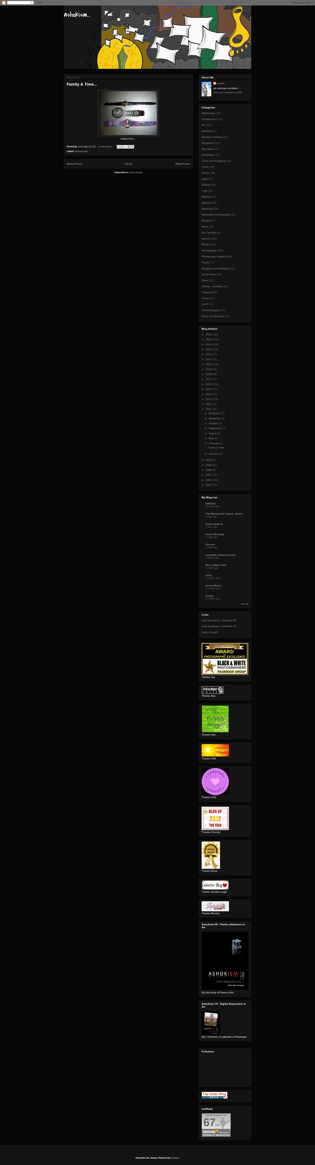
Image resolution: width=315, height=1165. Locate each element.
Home (128, 163)
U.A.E (205, 304)
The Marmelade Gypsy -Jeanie (224, 513)
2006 (209, 479)
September (215, 428)
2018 (209, 374)
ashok (221, 83)
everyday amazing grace (220, 554)
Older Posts (182, 163)
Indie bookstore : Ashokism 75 (219, 626)
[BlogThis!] (122, 147)
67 (209, 1122)
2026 (209, 334)
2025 (209, 339)
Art (203, 124)
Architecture (208, 119)
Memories (207, 208)
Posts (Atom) (135, 172)
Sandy (209, 595)
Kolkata (206, 184)
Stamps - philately (212, 286)
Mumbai (206, 220)
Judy (208, 575)
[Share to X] (125, 147)
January (214, 453)
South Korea (209, 274)
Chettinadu (208, 154)
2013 (209, 399)
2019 (209, 369)
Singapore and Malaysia (216, 268)
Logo (204, 190)
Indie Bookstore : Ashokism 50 (219, 620)
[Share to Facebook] (129, 147)
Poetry (205, 262)
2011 (209, 409)
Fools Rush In (214, 524)
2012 (209, 404)
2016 (209, 384)
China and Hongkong (214, 160)
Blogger (175, 1158)
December (215, 413)
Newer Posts (74, 163)
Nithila (205, 244)
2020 (209, 364)
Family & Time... (82, 84)
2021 (209, 359)
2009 (209, 465)
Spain (205, 280)
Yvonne (210, 544)
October (214, 423)
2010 (209, 459)
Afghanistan (208, 113)
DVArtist (210, 503)
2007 (209, 474)
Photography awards (213, 256)
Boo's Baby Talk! (215, 565)
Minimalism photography (216, 214)
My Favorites (209, 232)
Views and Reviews (213, 316)
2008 (209, 469)
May (211, 438)
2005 (209, 484)
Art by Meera (213, 585)
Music (205, 226)
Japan (205, 178)
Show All (244, 604)
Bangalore (207, 143)
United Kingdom (211, 310)
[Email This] (118, 147)
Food (205, 166)
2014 (209, 394)
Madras (206, 196)
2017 (209, 379)
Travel (205, 298)
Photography (81, 151)
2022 (209, 354)
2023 (209, 349)
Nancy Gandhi (210, 632)
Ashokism (207, 131)
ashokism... (77, 14)
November (215, 418)
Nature (205, 238)
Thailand (207, 292)
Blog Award (208, 149)
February (214, 443)
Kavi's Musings (214, 534)
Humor (205, 172)
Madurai (206, 202)
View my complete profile (227, 92)
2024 (209, 344)
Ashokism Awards (212, 137)
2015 (209, 389)
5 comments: (105, 146)
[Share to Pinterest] (132, 147)
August (213, 433)
